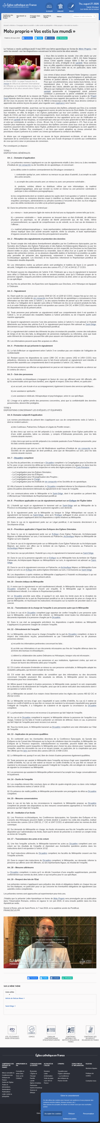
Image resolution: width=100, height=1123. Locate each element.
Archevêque (69, 536)
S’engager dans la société (35, 16)
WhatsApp (63, 38)
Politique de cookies (69, 1118)
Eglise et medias (35, 1083)
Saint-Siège (91, 324)
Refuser (71, 1114)
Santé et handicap (36, 1088)
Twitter (39, 38)
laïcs (25, 751)
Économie (33, 1071)
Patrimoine (33, 1085)
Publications (6, 1092)
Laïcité (32, 1081)
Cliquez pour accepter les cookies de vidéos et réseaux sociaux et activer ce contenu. (50, 942)
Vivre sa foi (19, 1076)
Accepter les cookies (53, 1114)
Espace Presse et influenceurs (78, 1064)
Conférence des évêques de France (8, 16)
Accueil (6, 25)
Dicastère (18, 458)
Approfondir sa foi (21, 16)
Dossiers (47, 1071)
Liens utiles (9, 992)
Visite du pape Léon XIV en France (48, 1080)
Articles (12, 25)
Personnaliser (88, 1114)
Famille (32, 1078)
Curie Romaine (82, 467)
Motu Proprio (85, 48)
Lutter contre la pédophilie (44, 25)
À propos (61, 1064)
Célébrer (19, 1078)
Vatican (59, 16)
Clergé (37, 479)
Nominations (6, 1089)
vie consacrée (25, 165)
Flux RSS (89, 1064)
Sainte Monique (92, 7)
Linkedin (51, 38)
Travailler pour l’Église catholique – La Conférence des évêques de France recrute (64, 1076)
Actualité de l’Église (47, 16)
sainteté (79, 63)
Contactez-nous (91, 1081)
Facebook (28, 38)
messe (6, 83)
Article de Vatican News (14, 998)
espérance (60, 103)
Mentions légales (91, 1068)
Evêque (72, 501)
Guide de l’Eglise (7, 1082)
